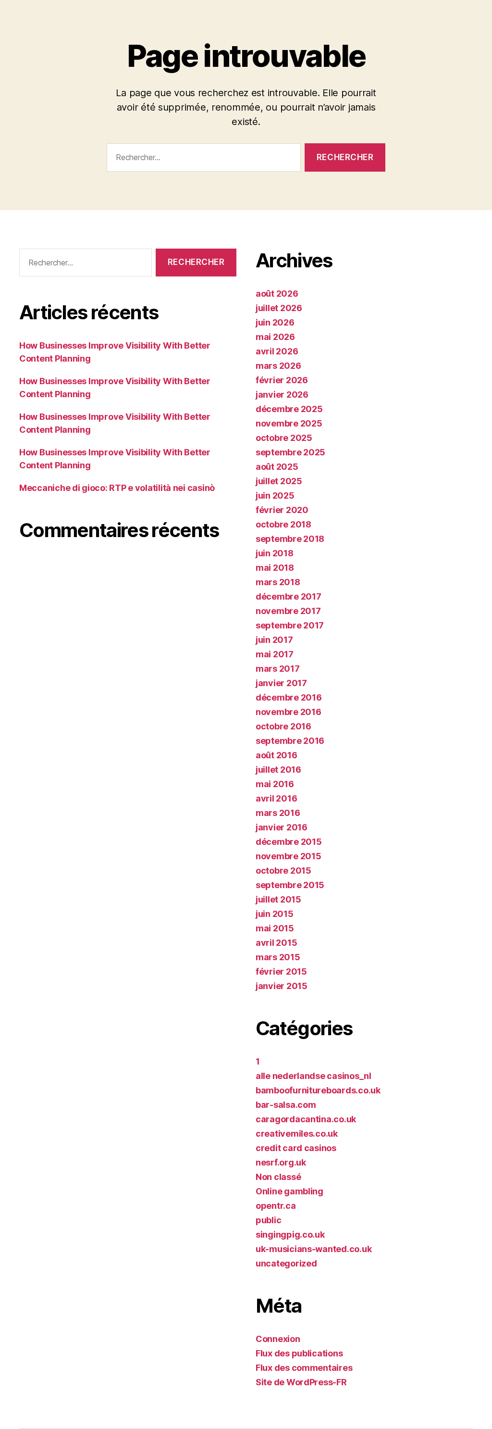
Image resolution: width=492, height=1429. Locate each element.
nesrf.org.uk (281, 1162)
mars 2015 (278, 957)
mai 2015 (275, 928)
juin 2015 (275, 914)
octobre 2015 (283, 870)
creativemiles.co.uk (297, 1133)
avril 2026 (277, 351)
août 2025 (277, 467)
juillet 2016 (278, 770)
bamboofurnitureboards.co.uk (318, 1090)
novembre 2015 (288, 856)
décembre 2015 (289, 842)
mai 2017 (275, 654)
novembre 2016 (288, 712)
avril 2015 (276, 943)
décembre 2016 (289, 697)
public (268, 1220)
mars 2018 (278, 582)
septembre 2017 (290, 625)
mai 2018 (275, 568)
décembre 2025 (289, 409)
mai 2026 (275, 337)
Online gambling (289, 1191)
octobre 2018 (283, 524)
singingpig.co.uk (290, 1234)
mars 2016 (278, 813)
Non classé (278, 1177)
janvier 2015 (282, 986)
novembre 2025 (289, 423)
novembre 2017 (288, 611)
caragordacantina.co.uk (306, 1119)
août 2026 (277, 293)
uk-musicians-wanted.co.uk (313, 1249)
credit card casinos (296, 1148)
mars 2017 (278, 669)
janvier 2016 (282, 827)
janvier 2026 (282, 394)
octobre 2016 (283, 726)
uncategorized (286, 1263)
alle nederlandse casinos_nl (313, 1076)
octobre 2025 (284, 438)
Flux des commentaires (304, 1368)
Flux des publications (299, 1353)
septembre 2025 (290, 452)
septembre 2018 (290, 539)
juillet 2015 (278, 899)
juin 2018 (275, 553)
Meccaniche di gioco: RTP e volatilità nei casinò (117, 488)
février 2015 (281, 971)
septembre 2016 (290, 741)
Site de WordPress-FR (301, 1382)
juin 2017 (274, 640)
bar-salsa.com (286, 1105)
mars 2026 (278, 366)
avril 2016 (276, 798)
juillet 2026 (279, 308)
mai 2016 (275, 784)
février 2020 (282, 510)
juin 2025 (275, 495)
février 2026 (282, 380)
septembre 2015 (290, 885)
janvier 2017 (281, 683)
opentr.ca (276, 1206)
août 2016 (276, 755)
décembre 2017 (288, 596)
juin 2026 (275, 322)
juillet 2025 (279, 481)
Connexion (278, 1339)
